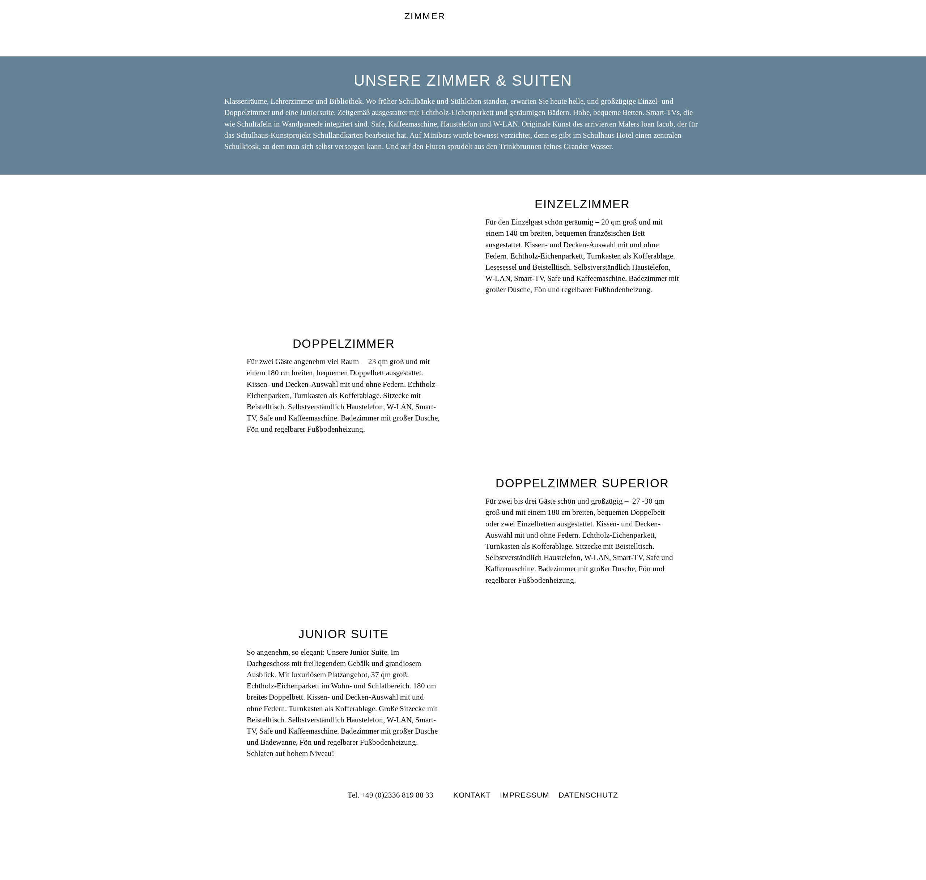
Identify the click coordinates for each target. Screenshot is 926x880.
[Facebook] (310, 795)
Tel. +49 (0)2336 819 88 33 (390, 795)
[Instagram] (325, 795)
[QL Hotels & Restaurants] (463, 829)
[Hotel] (259, 26)
